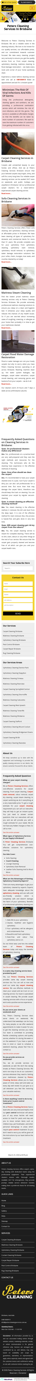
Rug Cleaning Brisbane (11, 653)
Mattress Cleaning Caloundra (14, 700)
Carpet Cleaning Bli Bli (11, 737)
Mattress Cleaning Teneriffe (13, 711)
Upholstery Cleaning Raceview (14, 743)
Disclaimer (22, 1373)
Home (4, 1200)
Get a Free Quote (10, 2)
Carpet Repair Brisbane (12, 649)
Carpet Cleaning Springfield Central (16, 689)
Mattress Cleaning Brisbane (13, 636)
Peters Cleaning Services (17, 1370)
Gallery (4, 1211)
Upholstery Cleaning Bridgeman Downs (18, 732)
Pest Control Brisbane (11, 644)
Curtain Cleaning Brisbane (11, 1255)
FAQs (3, 1216)
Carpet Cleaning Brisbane (12, 631)
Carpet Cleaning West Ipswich (14, 705)
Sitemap (5, 1221)
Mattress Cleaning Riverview (13, 684)
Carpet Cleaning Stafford (12, 721)
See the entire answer (11, 832)
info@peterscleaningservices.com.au (14, 1322)
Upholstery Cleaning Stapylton (14, 673)
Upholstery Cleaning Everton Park (16, 668)
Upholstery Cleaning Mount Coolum (16, 727)
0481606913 (27, 2)
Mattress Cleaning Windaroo (14, 716)
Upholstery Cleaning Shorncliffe (15, 694)
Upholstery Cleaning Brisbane (14, 640)
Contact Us (6, 1226)
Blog (3, 1206)
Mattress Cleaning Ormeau (13, 678)
